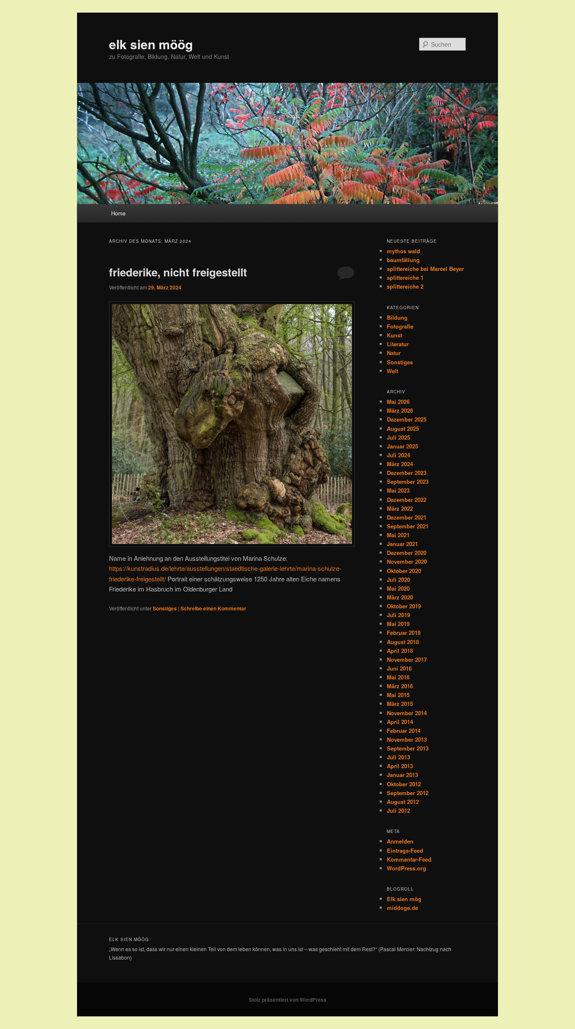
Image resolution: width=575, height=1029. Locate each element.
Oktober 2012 (404, 784)
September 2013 (408, 748)
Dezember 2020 (406, 553)
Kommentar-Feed (409, 859)
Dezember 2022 (406, 500)
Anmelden (400, 841)
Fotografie (400, 326)
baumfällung (403, 260)
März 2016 (400, 686)
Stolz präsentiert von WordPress (288, 999)
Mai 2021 (398, 535)
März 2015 (400, 704)
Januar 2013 (402, 775)
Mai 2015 (398, 695)
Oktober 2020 (404, 571)
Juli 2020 (398, 579)
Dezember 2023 (406, 473)
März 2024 (400, 464)
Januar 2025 (402, 446)
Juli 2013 (398, 757)
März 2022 (400, 508)
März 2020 (400, 597)
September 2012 (408, 793)
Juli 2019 (398, 615)
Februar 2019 (404, 632)
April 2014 (400, 722)
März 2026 (400, 410)
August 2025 (403, 428)
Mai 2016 (398, 677)
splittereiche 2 (405, 286)
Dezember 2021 (406, 517)
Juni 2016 (399, 668)
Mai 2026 (398, 402)
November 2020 (407, 561)
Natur (394, 353)
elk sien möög (151, 44)
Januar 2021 (402, 544)
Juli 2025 (398, 437)
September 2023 (408, 481)
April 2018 (400, 651)
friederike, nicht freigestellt (178, 272)
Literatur (398, 344)
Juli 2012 (398, 810)
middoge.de (402, 908)
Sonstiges (165, 608)
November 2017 (407, 659)
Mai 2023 (398, 490)
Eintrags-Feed (405, 850)
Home (118, 213)
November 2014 (407, 713)
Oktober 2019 (404, 606)
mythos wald (403, 251)
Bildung (397, 317)
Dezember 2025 (406, 419)
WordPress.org (406, 868)
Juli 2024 (398, 455)
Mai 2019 (398, 624)
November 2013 (407, 739)
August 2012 (403, 802)
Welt (392, 371)
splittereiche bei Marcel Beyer (425, 269)
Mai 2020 (398, 588)
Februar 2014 (404, 731)
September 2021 (408, 526)
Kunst (394, 335)
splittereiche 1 (405, 277)
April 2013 (400, 766)
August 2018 (403, 642)
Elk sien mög (404, 899)
